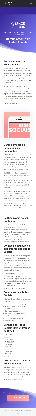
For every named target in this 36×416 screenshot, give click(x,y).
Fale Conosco (18, 398)
